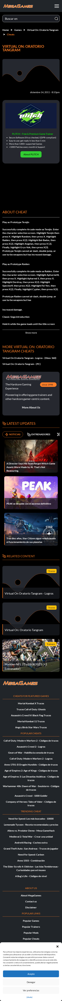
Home (5, 29)
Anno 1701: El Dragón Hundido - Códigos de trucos (31, 764)
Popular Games (31, 920)
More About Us (31, 407)
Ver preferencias (31, 990)
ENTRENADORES (40, 434)
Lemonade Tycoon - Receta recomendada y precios (31, 824)
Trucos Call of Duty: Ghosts (31, 709)
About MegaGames (31, 895)
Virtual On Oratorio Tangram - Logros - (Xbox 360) (29, 357)
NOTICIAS (14, 434)
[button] (57, 946)
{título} (29, 997)
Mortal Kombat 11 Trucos (31, 721)
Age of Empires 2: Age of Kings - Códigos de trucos (31, 770)
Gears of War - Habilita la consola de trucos (31, 752)
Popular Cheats (31, 938)
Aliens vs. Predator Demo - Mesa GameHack (31, 830)
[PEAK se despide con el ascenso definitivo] (31, 492)
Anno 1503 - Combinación (31, 860)
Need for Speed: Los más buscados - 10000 (31, 818)
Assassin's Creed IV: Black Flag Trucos (31, 715)
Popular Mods (31, 932)
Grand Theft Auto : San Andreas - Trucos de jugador (31, 848)
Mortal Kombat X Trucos (31, 703)
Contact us (31, 901)
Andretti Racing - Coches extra (31, 842)
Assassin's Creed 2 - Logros (31, 746)
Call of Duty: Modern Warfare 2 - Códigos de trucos (31, 740)
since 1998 (47, 384)
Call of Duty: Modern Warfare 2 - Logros (31, 758)
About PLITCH (31, 154)
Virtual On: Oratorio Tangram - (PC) (21, 363)
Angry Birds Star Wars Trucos (31, 727)
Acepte (31, 974)
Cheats (10, 34)
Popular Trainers (31, 926)
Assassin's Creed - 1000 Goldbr (31, 795)
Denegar (31, 982)
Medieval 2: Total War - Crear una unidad (31, 836)
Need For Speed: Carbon (31, 854)
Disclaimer (31, 907)
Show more (31, 332)
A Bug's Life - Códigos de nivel (31, 876)
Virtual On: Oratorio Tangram (42, 29)
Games (18, 29)
